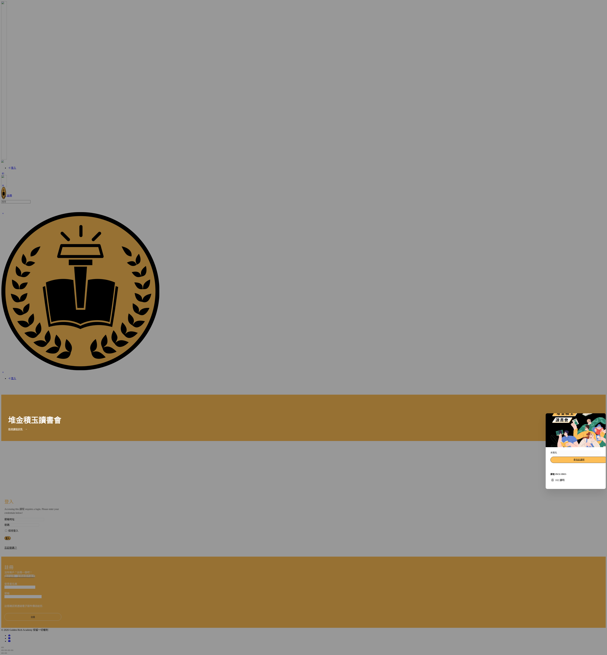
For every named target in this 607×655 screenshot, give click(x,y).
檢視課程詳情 (15, 429)
